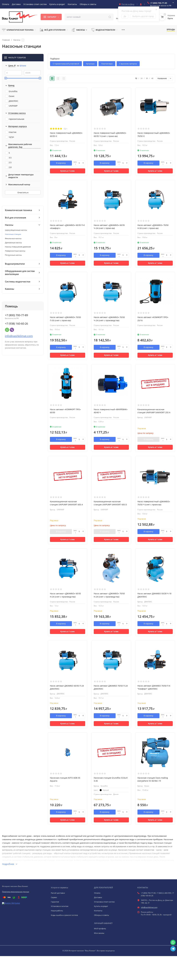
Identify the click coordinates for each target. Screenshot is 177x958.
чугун (11, 137)
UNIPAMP (13, 105)
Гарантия (55, 902)
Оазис (12, 96)
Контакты (98, 910)
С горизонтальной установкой (66, 63)
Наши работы (57, 910)
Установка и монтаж (59, 906)
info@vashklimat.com (19, 336)
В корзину (61, 163)
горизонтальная (16, 119)
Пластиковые (107, 63)
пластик (12, 132)
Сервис (54, 897)
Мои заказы (99, 933)
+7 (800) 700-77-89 (158, 3)
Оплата (97, 893)
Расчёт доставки (58, 893)
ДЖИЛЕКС (13, 101)
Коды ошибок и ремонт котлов (64, 915)
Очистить (22, 192)
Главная (6, 40)
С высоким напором (128, 63)
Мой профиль (100, 928)
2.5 (10, 162)
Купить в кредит (101, 906)
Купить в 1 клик (67, 171)
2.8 (10, 167)
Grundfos (13, 91)
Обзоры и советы (101, 915)
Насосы (16, 40)
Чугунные (90, 63)
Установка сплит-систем (104, 902)
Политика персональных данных (15, 891)
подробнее (8, 864)
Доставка (98, 897)
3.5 (10, 157)
